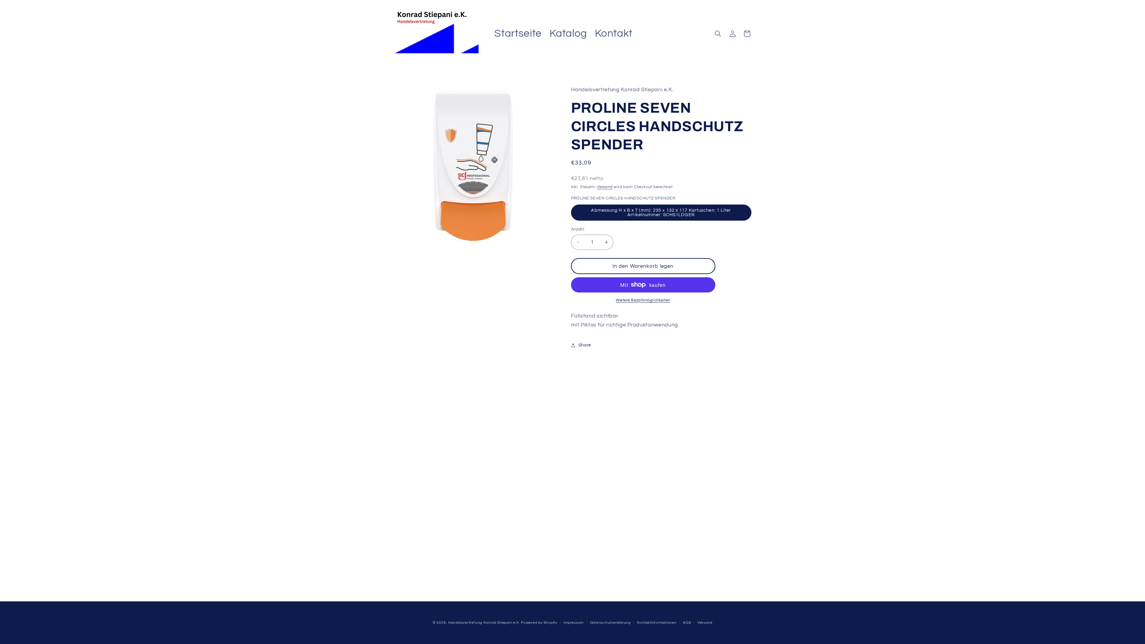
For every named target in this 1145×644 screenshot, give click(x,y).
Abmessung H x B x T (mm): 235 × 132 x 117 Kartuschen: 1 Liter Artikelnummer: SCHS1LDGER (661, 212)
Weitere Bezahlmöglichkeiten (643, 300)
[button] (718, 34)
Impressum (574, 623)
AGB (687, 623)
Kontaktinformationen (656, 623)
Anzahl (577, 229)
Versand (604, 187)
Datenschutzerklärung (610, 623)
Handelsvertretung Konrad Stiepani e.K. (484, 623)
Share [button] (584, 345)
